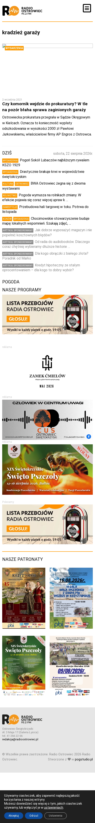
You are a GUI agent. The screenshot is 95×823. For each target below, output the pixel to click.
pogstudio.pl (84, 759)
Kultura (8, 183)
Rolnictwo (10, 195)
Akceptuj (14, 815)
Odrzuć (33, 815)
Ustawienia (55, 815)
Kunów (7, 219)
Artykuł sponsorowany (18, 230)
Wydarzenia (14, 48)
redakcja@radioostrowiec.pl (20, 739)
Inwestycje (10, 207)
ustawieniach (53, 807)
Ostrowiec (21, 183)
